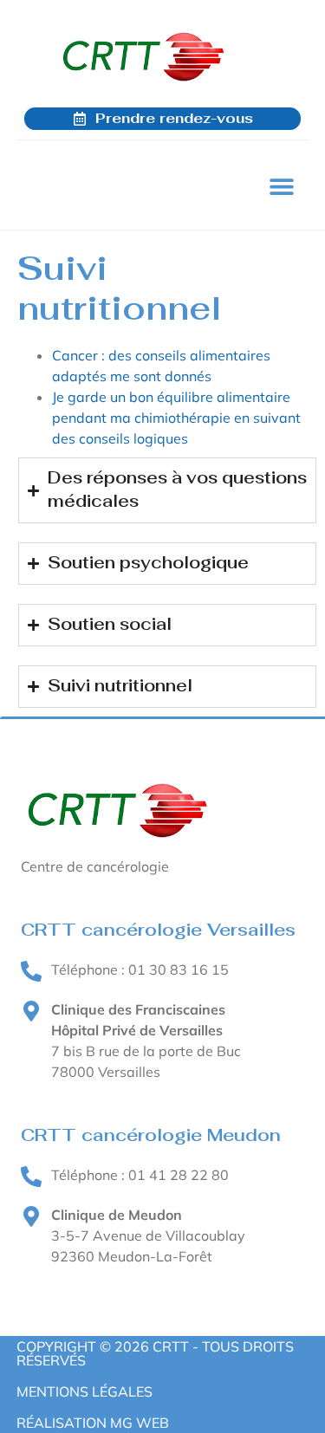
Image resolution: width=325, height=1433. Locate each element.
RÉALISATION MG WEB (92, 1422)
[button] (281, 185)
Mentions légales (84, 1391)
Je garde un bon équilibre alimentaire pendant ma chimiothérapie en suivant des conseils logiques (176, 417)
